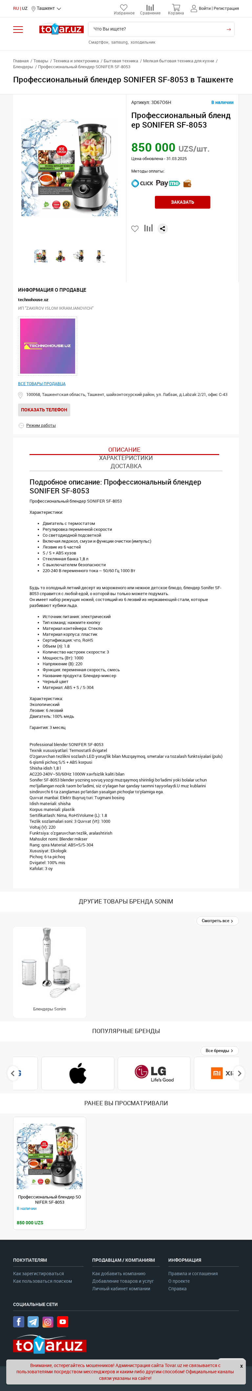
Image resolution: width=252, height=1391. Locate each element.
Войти (205, 8)
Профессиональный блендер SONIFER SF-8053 (49, 1199)
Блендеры (23, 66)
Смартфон (99, 42)
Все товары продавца (42, 384)
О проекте (179, 1281)
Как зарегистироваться (38, 1274)
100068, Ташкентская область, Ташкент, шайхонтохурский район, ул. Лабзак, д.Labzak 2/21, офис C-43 (126, 394)
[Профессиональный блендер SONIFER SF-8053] (49, 1156)
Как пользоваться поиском (42, 1281)
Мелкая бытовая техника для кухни (178, 60)
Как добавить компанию (118, 1274)
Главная (21, 60)
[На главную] (61, 28)
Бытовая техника (121, 60)
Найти (228, 29)
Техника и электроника (76, 60)
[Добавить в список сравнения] (148, 230)
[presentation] (13, 1073)
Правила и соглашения (193, 1274)
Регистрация (226, 8)
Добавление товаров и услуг (123, 1281)
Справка (177, 1289)
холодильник (143, 42)
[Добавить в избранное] (135, 229)
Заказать (182, 202)
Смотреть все (216, 920)
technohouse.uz (33, 299)
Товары (40, 60)
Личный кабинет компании (121, 1289)
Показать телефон (44, 409)
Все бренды (218, 1050)
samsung (120, 42)
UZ (25, 8)
